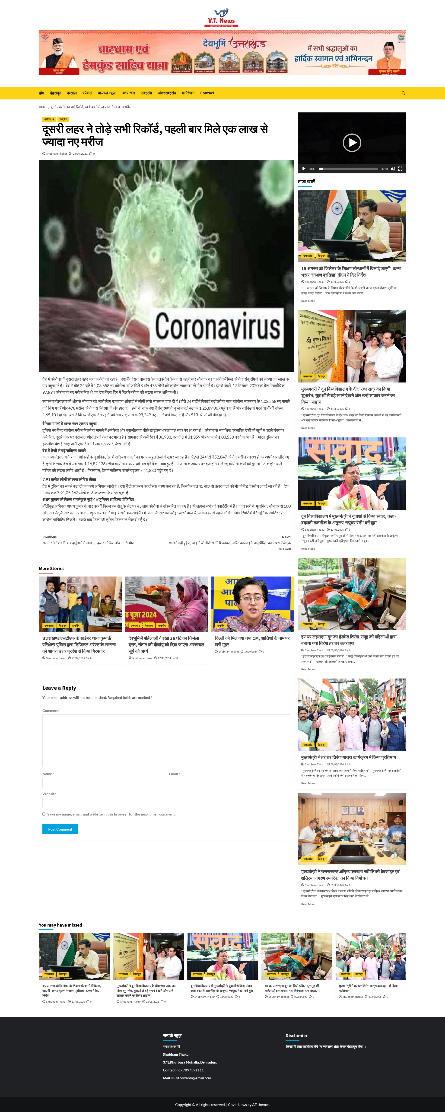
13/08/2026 (337, 282)
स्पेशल (87, 93)
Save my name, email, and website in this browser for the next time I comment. (111, 814)
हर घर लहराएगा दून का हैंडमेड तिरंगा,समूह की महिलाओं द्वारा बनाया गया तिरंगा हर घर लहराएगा (349, 640)
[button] (352, 143)
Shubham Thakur (56, 153)
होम (41, 93)
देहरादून (55, 93)
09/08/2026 (337, 650)
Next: (230, 543)
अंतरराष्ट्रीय (167, 93)
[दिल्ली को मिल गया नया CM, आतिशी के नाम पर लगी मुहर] (252, 604)
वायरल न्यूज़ (107, 93)
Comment (51, 710)
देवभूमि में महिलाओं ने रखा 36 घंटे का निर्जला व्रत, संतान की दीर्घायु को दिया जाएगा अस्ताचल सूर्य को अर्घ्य (166, 645)
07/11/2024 (164, 658)
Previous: (88, 540)
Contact (207, 93)
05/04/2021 (80, 153)
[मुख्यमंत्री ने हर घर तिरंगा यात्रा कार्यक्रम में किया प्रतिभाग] (352, 715)
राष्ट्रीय (146, 93)
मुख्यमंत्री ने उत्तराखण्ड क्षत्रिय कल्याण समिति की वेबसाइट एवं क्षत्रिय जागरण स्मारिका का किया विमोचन (350, 875)
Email (174, 773)
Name (48, 773)
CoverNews (237, 1104)
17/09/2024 (250, 652)
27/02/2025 (78, 658)
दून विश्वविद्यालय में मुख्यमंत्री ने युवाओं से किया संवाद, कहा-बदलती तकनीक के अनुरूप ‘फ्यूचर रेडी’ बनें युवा (348, 519)
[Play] (304, 168)
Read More (308, 301)
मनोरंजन (188, 93)
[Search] (403, 93)
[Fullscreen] (400, 168)
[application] (352, 142)
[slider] (348, 169)
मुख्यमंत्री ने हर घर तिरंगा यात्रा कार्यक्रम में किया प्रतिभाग (348, 757)
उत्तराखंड (128, 93)
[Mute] (393, 168)
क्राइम (72, 93)
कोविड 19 (49, 119)
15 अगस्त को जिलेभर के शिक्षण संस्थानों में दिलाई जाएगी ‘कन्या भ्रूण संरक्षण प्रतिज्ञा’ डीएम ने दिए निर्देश (351, 271)
